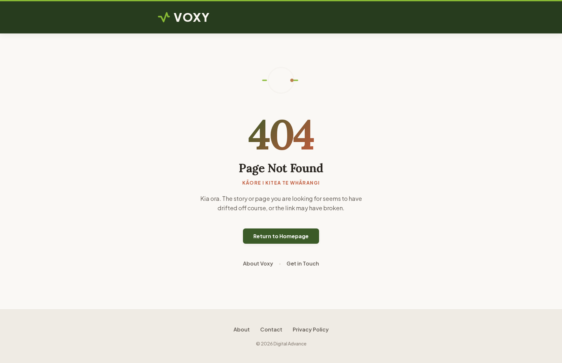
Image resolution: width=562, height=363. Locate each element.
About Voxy (258, 263)
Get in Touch (303, 263)
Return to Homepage (281, 236)
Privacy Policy (311, 329)
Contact (271, 329)
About (242, 329)
